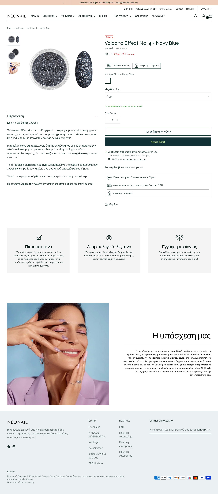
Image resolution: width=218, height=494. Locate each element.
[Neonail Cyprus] (16, 16)
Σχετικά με (94, 427)
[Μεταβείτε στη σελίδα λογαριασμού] (202, 16)
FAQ (121, 427)
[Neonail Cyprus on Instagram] (14, 447)
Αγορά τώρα (158, 142)
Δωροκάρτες (96, 448)
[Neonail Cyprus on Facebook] (9, 447)
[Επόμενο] (154, 2)
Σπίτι (9, 28)
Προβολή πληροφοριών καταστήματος (127, 159)
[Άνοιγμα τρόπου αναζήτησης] (195, 16)
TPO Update (96, 463)
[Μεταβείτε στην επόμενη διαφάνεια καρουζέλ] (208, 292)
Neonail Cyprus (41, 476)
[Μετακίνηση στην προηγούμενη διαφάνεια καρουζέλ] (200, 292)
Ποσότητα (110, 113)
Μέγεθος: (112, 89)
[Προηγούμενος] (63, 2)
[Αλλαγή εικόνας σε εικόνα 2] (13, 54)
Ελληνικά (205, 9)
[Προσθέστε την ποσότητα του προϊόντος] (117, 120)
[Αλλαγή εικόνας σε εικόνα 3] (13, 68)
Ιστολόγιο (94, 442)
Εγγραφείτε (204, 430)
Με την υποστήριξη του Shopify (20, 482)
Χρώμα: (119, 74)
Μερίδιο (113, 204)
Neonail (109, 48)
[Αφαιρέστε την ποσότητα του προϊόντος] (108, 120)
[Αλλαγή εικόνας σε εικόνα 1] (13, 39)
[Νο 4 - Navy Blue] (108, 81)
